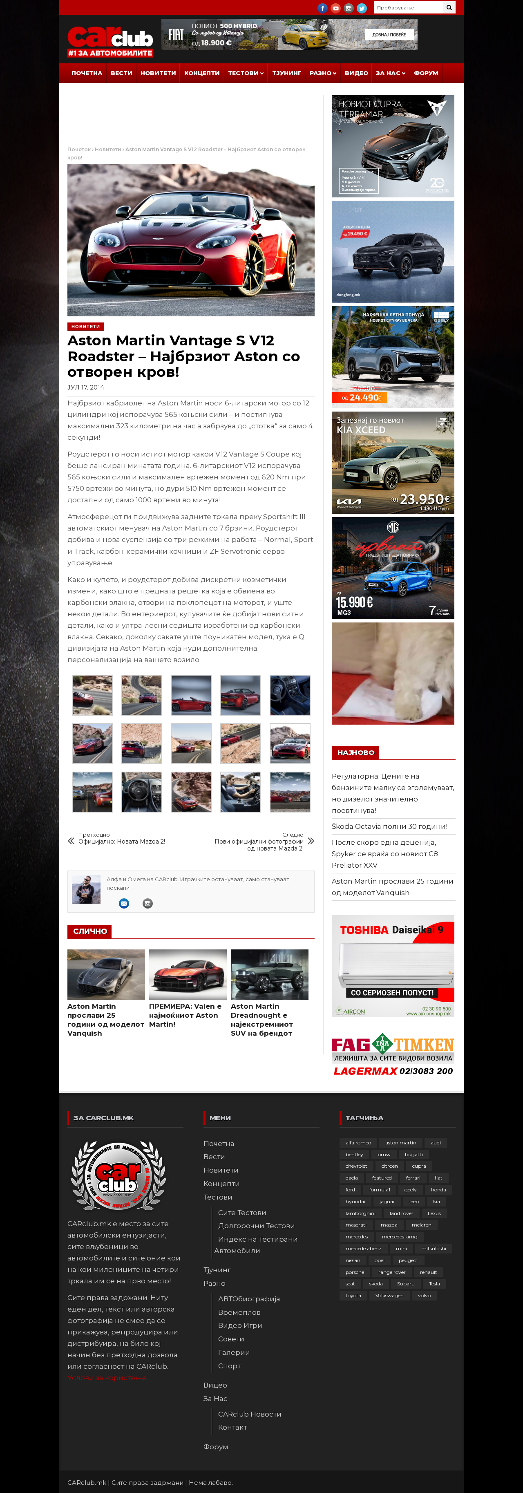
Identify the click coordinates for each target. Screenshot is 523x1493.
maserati (356, 1225)
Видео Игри (240, 1325)
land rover (401, 1213)
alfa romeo (358, 1142)
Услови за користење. (107, 1378)
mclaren (421, 1225)
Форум (426, 73)
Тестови (243, 73)
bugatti (414, 1154)
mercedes (357, 1236)
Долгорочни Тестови (256, 1226)
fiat (439, 1178)
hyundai (355, 1201)
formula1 (379, 1189)
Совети (231, 1339)
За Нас (388, 73)
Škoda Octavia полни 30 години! (389, 826)
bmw (384, 1154)
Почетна (87, 73)
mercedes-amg (400, 1236)
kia (436, 1201)
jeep (414, 1201)
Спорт (229, 1366)
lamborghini (360, 1213)
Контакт (232, 1427)
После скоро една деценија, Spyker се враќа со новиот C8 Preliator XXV (385, 853)
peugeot (408, 1260)
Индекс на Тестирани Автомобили (256, 1245)
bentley (354, 1154)
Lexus (434, 1213)
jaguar (387, 1201)
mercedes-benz (364, 1248)
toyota (353, 1295)
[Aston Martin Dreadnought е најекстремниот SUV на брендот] (269, 974)
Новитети (158, 73)
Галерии (234, 1352)
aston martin (400, 1142)
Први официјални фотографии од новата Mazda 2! (259, 842)
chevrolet (356, 1166)
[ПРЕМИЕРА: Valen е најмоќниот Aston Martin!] (188, 974)
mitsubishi (433, 1248)
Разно (320, 73)
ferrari (413, 1178)
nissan (353, 1260)
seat (350, 1283)
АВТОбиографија (249, 1299)
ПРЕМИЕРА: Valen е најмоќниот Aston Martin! (185, 1015)
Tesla (434, 1283)
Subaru (406, 1283)
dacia (352, 1178)
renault (428, 1272)
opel (379, 1260)
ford (350, 1189)
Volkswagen (389, 1295)
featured (382, 1178)
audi (436, 1142)
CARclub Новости (250, 1414)
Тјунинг (287, 73)
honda (438, 1189)
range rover (392, 1272)
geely (411, 1189)
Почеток (79, 149)
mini (401, 1248)
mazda (389, 1225)
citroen (390, 1166)
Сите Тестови (242, 1213)
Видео (356, 73)
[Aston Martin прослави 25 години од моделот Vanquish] (106, 974)
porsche (355, 1272)
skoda (376, 1283)
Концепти (202, 73)
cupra (419, 1166)
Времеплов (239, 1312)
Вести (121, 73)
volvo (424, 1295)
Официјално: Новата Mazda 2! (121, 838)
